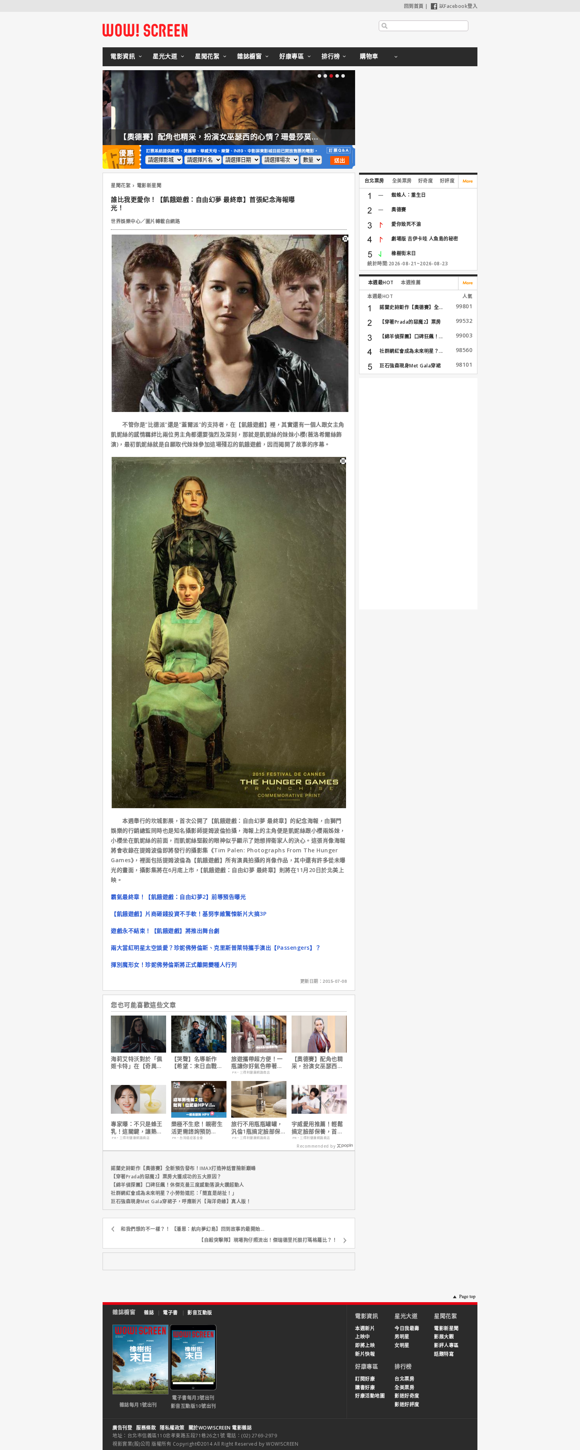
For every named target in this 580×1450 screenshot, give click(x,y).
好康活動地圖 (370, 1395)
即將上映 (365, 1345)
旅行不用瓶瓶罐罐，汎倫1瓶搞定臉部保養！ (257, 1127)
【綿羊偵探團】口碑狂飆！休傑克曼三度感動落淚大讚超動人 (177, 1185)
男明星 (402, 1336)
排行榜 (331, 56)
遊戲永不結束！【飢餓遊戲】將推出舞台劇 (165, 930)
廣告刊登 (122, 1427)
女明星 (402, 1345)
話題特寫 (444, 1354)
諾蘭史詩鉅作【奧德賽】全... (411, 307)
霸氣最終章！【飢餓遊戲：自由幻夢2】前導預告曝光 (178, 896)
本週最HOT (381, 282)
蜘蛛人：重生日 (408, 195)
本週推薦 (411, 282)
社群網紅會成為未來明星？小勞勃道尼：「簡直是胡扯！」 (174, 1193)
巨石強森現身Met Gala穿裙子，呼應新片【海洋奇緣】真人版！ (181, 1201)
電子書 (170, 1312)
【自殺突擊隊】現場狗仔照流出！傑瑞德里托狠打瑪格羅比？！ (268, 1240)
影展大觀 (444, 1336)
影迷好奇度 (407, 1395)
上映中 (362, 1336)
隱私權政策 (172, 1427)
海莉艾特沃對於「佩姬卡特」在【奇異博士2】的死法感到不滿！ (137, 1062)
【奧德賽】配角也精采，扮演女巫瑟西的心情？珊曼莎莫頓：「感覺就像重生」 (243, 137)
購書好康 (365, 1387)
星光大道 (165, 56)
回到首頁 (414, 6)
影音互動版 (199, 1312)
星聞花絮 (207, 56)
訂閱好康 (365, 1378)
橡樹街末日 (403, 253)
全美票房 (402, 180)
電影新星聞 (149, 185)
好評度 (447, 180)
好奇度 (425, 180)
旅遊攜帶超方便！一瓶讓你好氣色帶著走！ (257, 1062)
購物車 (369, 56)
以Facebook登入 (458, 6)
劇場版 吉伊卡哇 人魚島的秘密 (424, 238)
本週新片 (365, 1328)
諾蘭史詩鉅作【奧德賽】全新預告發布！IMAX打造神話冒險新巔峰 (183, 1168)
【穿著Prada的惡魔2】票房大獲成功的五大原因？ (166, 1176)
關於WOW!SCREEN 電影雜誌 (220, 1427)
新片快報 (365, 1354)
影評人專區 (446, 1345)
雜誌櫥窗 (249, 56)
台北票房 (374, 180)
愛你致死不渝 (406, 224)
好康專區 (291, 56)
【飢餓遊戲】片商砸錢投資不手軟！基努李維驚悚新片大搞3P (188, 913)
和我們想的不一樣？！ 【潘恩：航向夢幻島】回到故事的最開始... (192, 1229)
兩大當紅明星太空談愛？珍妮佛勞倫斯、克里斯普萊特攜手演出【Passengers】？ (216, 947)
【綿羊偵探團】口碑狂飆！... (411, 336)
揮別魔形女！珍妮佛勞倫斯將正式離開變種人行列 (174, 964)
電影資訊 (122, 56)
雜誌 (149, 1312)
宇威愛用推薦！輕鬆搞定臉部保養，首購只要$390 (317, 1127)
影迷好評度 (407, 1404)
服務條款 (146, 1427)
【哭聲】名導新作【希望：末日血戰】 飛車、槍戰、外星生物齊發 (197, 1062)
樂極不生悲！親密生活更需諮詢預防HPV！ (197, 1127)
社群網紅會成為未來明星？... (411, 351)
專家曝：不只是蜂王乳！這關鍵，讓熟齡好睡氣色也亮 (137, 1127)
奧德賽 (398, 209)
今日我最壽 (407, 1328)
